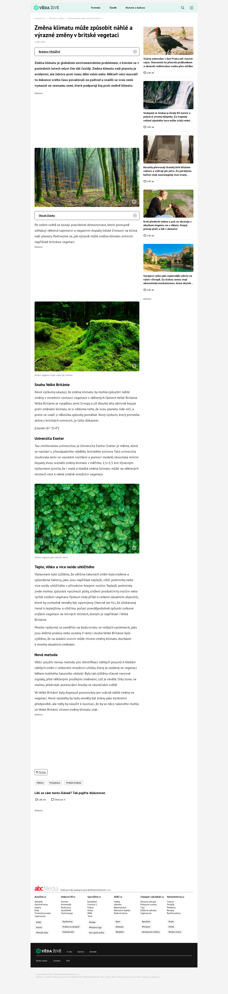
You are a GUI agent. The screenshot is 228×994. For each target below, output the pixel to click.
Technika (95, 7)
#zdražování (68, 932)
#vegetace (54, 782)
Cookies (56, 960)
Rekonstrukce (120, 907)
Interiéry (118, 904)
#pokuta (119, 926)
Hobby (117, 901)
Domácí (64, 901)
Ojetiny (38, 907)
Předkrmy (171, 907)
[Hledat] (182, 8)
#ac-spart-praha (96, 932)
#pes (118, 921)
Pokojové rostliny (148, 904)
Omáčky (170, 904)
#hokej (92, 922)
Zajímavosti (40, 916)
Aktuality (39, 901)
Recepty (170, 910)
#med (171, 926)
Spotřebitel (66, 910)
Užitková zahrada (148, 910)
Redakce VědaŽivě (49, 51)
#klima (40, 782)
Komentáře (66, 904)
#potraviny (67, 921)
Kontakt (93, 951)
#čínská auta (42, 932)
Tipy (142, 907)
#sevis (39, 927)
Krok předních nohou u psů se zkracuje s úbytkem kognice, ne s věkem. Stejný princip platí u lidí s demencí (167, 225)
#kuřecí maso (175, 932)
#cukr (171, 921)
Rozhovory (66, 907)
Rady (37, 910)
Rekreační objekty (122, 910)
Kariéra (81, 951)
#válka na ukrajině (71, 926)
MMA (89, 913)
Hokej (90, 910)
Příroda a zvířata (56, 18)
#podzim (146, 921)
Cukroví (170, 901)
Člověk (113, 7)
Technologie (67, 913)
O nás (69, 951)
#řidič (38, 922)
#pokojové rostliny (151, 932)
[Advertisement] (87, 117)
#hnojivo (146, 926)
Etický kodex (41, 960)
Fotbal (90, 907)
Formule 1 (92, 904)
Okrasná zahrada (148, 901)
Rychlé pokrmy (174, 913)
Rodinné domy (120, 913)
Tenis (89, 916)
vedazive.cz (40, 18)
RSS (68, 960)
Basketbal (92, 901)
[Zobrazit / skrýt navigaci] (191, 8)
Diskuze (59, 799)
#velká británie (73, 782)
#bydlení (120, 932)
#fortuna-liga (95, 927)
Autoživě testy (41, 904)
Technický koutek (43, 913)
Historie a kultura (135, 7)
